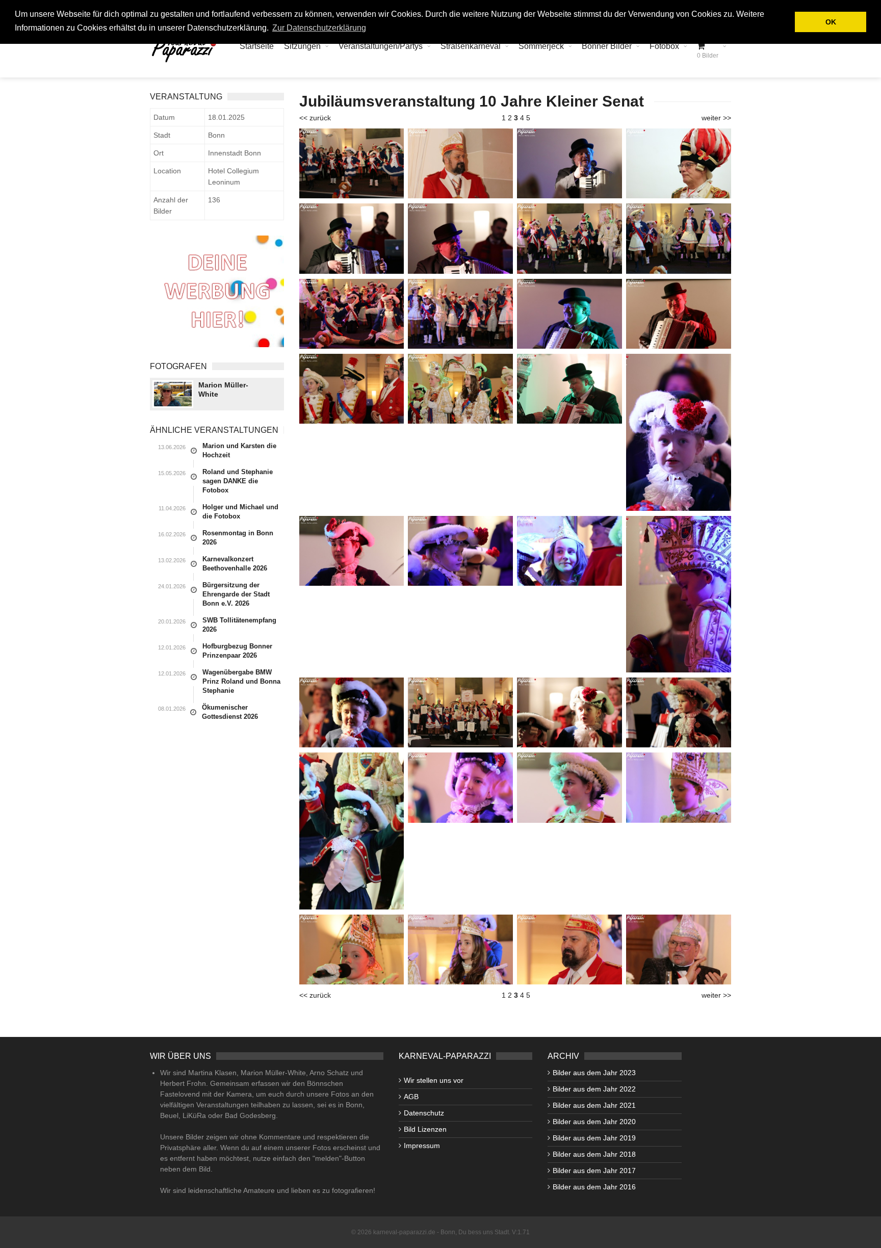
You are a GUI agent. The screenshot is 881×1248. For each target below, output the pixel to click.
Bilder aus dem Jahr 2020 (594, 1121)
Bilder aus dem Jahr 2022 (594, 1089)
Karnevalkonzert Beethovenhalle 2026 (234, 563)
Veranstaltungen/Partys (381, 46)
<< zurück (315, 118)
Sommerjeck (541, 46)
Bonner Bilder (607, 46)
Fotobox (664, 46)
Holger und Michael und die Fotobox (240, 511)
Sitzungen (302, 46)
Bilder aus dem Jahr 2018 (594, 1154)
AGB (411, 1097)
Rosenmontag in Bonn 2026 (237, 537)
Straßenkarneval (470, 46)
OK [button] (830, 22)
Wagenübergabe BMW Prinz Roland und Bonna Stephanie (241, 681)
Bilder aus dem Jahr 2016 (594, 1187)
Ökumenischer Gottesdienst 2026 (230, 712)
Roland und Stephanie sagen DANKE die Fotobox (237, 481)
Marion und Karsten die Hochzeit (239, 450)
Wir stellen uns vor (433, 1080)
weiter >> (716, 118)
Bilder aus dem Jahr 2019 (594, 1138)
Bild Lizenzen (425, 1129)
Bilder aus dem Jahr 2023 (594, 1073)
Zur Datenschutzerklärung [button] (319, 27)
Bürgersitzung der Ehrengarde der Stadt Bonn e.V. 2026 (236, 594)
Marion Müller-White (223, 389)
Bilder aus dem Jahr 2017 (594, 1170)
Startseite (257, 46)
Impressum (422, 1145)
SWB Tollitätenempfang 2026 (239, 624)
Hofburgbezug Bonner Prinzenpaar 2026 (237, 650)
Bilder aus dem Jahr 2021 (594, 1105)
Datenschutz (424, 1113)
